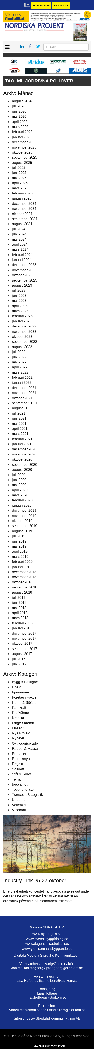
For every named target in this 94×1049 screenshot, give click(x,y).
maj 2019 (19, 546)
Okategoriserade (25, 743)
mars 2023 (20, 311)
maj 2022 (19, 362)
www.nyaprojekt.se (47, 934)
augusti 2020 (22, 469)
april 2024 (20, 244)
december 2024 (24, 203)
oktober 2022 (22, 336)
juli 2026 (18, 106)
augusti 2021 (22, 408)
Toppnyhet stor (23, 789)
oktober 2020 (22, 459)
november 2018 (24, 577)
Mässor (17, 728)
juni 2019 (19, 541)
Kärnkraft (19, 707)
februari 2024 (22, 255)
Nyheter (18, 738)
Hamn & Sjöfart (24, 702)
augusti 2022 (22, 347)
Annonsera (61, 5)
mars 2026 (20, 127)
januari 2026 (21, 137)
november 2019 (24, 516)
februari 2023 (22, 316)
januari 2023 (21, 321)
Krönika (18, 718)
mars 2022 (20, 372)
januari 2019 (21, 567)
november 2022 (24, 331)
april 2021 (20, 429)
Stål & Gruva (22, 774)
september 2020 (24, 464)
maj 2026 (19, 116)
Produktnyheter (24, 759)
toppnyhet (19, 784)
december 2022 (24, 326)
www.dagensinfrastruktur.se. (47, 944)
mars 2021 (20, 434)
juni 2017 (19, 664)
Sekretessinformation (48, 1046)
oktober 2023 (22, 275)
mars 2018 (20, 618)
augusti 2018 (22, 592)
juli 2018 (18, 597)
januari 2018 (21, 628)
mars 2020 (20, 495)
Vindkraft (19, 810)
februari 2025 (22, 193)
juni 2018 (19, 602)
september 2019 (24, 526)
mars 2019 (20, 557)
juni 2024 (19, 234)
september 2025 (24, 157)
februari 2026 (22, 132)
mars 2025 (20, 188)
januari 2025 (21, 198)
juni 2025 (19, 173)
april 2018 (20, 613)
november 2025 (24, 147)
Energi (17, 687)
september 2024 (24, 219)
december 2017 (24, 633)
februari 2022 (22, 377)
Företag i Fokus (24, 697)
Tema (16, 779)
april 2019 (20, 551)
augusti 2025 (22, 163)
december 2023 (24, 265)
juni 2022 (19, 357)
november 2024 (24, 208)
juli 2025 (18, 168)
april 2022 (20, 367)
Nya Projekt (21, 733)
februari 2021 (22, 439)
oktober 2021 (22, 398)
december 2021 (24, 388)
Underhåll (19, 800)
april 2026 (20, 122)
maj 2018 (19, 608)
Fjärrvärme (20, 692)
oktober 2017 (22, 643)
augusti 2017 (22, 654)
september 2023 (24, 280)
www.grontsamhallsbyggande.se (47, 949)
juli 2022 (18, 352)
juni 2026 (19, 111)
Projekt (17, 764)
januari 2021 (21, 444)
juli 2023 (18, 290)
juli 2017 (18, 659)
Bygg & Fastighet (25, 682)
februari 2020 (22, 500)
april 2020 (20, 490)
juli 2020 (18, 475)
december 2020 (24, 449)
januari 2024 (21, 260)
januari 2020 (21, 505)
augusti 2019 (22, 531)
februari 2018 (22, 623)
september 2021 (24, 403)
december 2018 (24, 572)
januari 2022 (21, 382)
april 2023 (20, 306)
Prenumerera (41, 5)
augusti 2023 (22, 285)
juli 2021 (18, 413)
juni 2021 (19, 418)
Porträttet (19, 754)
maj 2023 (19, 301)
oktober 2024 (22, 214)
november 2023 (24, 270)
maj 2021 (19, 424)
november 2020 (24, 454)
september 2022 (24, 341)
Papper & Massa (25, 748)
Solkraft (18, 769)
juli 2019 (18, 536)
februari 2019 (22, 562)
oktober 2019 (22, 521)
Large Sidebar (23, 723)
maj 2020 (19, 485)
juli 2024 (18, 229)
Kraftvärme (20, 713)
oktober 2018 (22, 582)
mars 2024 (20, 249)
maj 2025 (19, 178)
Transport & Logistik (27, 795)
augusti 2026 (22, 101)
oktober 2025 (22, 152)
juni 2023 (19, 296)
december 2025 (24, 142)
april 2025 (20, 183)
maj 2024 (19, 239)
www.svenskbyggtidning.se (47, 939)
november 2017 (24, 638)
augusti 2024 (22, 224)
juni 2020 (19, 480)
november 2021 (24, 393)
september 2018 (24, 587)
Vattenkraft (20, 805)
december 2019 (24, 510)
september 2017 (24, 649)
